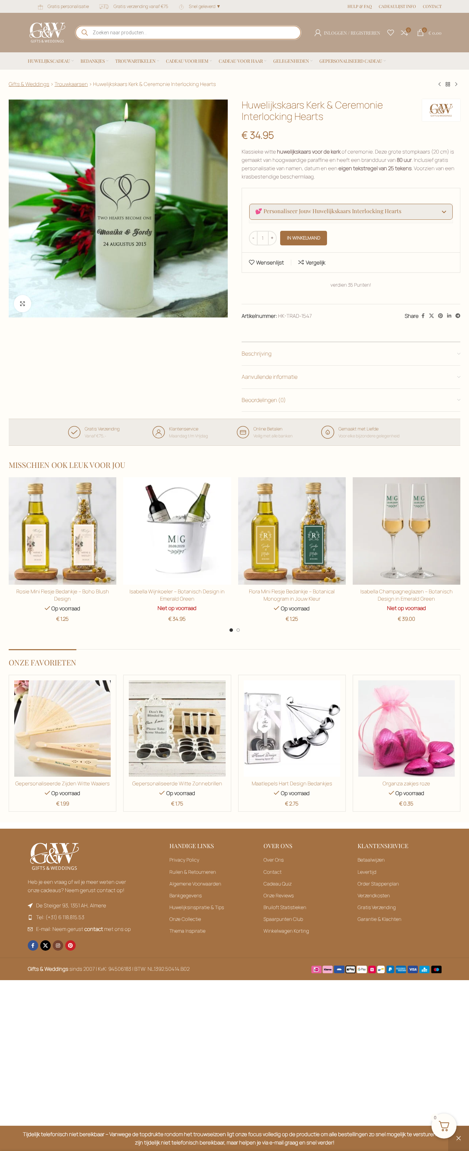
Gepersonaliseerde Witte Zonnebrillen (177, 783)
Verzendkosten (374, 895)
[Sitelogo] (47, 32)
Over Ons (273, 859)
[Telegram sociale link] (457, 316)
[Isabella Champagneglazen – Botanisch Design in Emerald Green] (406, 531)
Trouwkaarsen (71, 84)
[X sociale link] (431, 316)
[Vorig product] (439, 84)
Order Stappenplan (378, 883)
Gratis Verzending (377, 907)
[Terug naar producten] (448, 84)
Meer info (398, 1138)
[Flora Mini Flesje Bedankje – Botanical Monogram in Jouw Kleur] (292, 531)
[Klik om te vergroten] (22, 303)
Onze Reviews (278, 895)
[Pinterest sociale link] (440, 316)
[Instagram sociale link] (58, 945)
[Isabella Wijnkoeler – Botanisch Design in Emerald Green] (177, 531)
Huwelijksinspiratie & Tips (196, 907)
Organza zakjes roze (406, 783)
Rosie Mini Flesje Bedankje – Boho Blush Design (62, 595)
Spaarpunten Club (283, 919)
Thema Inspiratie (187, 930)
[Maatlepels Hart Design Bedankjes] (292, 728)
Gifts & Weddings (29, 84)
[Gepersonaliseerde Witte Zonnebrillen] (177, 728)
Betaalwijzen (371, 859)
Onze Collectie (185, 919)
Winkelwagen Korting (286, 930)
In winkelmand (303, 238)
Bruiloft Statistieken (284, 907)
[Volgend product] (456, 84)
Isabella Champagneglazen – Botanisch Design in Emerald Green (406, 595)
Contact (272, 872)
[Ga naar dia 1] (231, 630)
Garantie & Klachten (379, 919)
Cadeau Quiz (277, 883)
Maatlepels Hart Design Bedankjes (292, 783)
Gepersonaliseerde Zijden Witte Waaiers (62, 783)
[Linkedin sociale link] (449, 316)
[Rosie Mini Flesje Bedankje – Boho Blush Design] (62, 531)
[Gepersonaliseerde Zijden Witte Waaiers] (62, 728)
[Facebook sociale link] (423, 316)
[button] (351, 211)
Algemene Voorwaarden (195, 883)
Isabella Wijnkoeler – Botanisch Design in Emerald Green (177, 595)
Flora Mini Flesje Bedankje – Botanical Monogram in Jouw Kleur (292, 595)
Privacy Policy (184, 859)
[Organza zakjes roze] (406, 728)
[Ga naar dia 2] (238, 630)
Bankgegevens (185, 895)
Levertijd (367, 872)
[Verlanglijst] (390, 33)
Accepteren (438, 1138)
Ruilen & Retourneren (192, 872)
